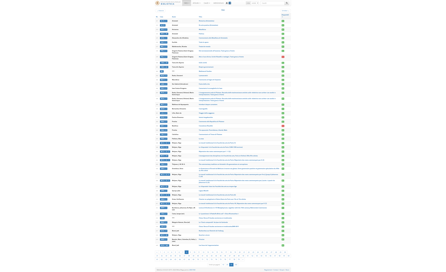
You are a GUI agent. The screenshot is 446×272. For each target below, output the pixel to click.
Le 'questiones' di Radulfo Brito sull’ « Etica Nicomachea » (219, 214)
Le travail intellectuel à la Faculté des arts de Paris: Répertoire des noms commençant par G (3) (231, 160)
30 (285, 252)
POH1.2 (163, 139)
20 (240, 252)
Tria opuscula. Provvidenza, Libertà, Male (213, 130)
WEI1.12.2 (165, 151)
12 (203, 252)
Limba (248, 3)
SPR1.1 (163, 191)
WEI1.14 (164, 156)
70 (198, 259)
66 (180, 259)
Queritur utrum (204, 235)
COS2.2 (163, 214)
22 (249, 252)
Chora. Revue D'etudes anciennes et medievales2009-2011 (219, 226)
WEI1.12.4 (165, 174)
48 (234, 256)
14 (212, 252)
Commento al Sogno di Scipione (210, 80)
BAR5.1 (163, 239)
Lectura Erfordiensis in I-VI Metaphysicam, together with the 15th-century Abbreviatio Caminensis (233, 208)
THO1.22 (164, 67)
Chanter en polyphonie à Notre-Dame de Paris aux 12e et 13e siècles (222, 199)
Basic (287, 270)
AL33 (163, 25)
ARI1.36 (164, 34)
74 (216, 259)
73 (211, 259)
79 (239, 259)
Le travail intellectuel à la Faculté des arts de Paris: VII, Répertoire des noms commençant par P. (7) (233, 203)
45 (220, 256)
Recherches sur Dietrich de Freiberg (211, 231)
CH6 (162, 218)
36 (180, 256)
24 (258, 252)
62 (162, 259)
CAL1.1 (163, 134)
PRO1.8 (163, 130)
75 (220, 259)
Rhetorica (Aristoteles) (206, 21)
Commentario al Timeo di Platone (210, 134)
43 (211, 256)
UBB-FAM (192, 270)
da (283, 21)
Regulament (268, 270)
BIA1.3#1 (164, 245)
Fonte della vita (204, 84)
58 (279, 256)
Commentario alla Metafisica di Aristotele (213, 38)
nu (283, 57)
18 (230, 252)
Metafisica (202, 29)
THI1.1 (163, 164)
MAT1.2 (163, 104)
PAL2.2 (163, 57)
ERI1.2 (163, 88)
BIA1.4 (163, 231)
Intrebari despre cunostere (208, 104)
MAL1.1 (163, 46)
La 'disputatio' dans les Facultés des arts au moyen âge (218, 186)
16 (221, 252)
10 (194, 252)
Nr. (157, 17)
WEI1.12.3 (165, 160)
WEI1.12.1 (165, 143)
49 (239, 256)
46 (225, 256)
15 (217, 252)
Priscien (201, 239)
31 (157, 256)
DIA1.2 (163, 117)
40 (198, 256)
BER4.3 (163, 109)
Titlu (200, 17)
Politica (201, 34)
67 (184, 259)
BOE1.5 (163, 126)
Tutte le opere (203, 42)
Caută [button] (206, 3)
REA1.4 (163, 75)
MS (162, 71)
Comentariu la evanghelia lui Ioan (210, 88)
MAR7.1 (163, 222)
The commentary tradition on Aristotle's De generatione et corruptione (223, 164)
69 (193, 259)
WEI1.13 (164, 147)
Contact (275, 270)
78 (234, 259)
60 (288, 256)
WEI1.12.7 (165, 203)
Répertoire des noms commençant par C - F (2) (215, 151)
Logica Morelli (203, 191)
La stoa (201, 139)
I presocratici (203, 76)
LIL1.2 (163, 113)
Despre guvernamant (206, 67)
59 (284, 256)
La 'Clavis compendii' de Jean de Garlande (213, 222)
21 (244, 252)
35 (175, 256)
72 (207, 259)
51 (248, 256)
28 (276, 252)
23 (253, 252)
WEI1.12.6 (165, 195)
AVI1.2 (163, 29)
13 (208, 252)
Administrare (218, 3)
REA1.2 (163, 92)
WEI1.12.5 (165, 180)
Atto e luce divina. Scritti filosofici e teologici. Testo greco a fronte (221, 57)
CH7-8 (163, 226)
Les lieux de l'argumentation (209, 245)
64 (171, 259)
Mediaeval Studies (205, 71)
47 (230, 256)
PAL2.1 (163, 51)
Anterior (160, 10)
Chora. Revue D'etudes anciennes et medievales (215, 218)
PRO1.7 (163, 121)
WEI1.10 (164, 235)
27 (271, 252)
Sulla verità (203, 63)
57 (275, 256)
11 (199, 252)
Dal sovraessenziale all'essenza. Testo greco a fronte (217, 51)
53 (257, 256)
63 (166, 259)
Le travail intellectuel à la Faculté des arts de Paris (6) (217, 195)
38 (189, 256)
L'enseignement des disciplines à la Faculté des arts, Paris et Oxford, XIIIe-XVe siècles (228, 156)
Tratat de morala (204, 46)
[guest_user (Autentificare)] (226, 3)
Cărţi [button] (186, 3)
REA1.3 (163, 98)
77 (230, 259)
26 (267, 252)
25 (262, 252)
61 (157, 259)
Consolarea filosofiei (206, 126)
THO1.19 (164, 63)
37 (184, 256)
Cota (161, 17)
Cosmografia (203, 109)
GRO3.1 (163, 168)
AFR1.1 (163, 38)
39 (193, 256)
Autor (174, 17)
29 (280, 252)
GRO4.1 (163, 199)
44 (216, 256)
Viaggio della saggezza (206, 113)
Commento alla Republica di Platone (211, 121)
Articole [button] (196, 3)
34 (171, 256)
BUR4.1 (163, 208)
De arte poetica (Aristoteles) (208, 25)
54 (261, 256)
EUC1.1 (163, 42)
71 (202, 259)
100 (236, 265)
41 (202, 256)
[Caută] (286, 3)
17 (226, 252)
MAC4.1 (163, 80)
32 (162, 256)
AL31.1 (163, 21)
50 (243, 256)
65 (175, 259)
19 (235, 252)
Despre (282, 270)
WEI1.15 (164, 186)
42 (207, 256)
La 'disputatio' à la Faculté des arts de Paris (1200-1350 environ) (221, 147)
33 (166, 256)
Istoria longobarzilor (206, 117)
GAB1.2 (163, 84)
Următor (285, 10)
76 (225, 259)
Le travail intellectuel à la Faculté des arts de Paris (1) (217, 143)
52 (252, 256)
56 (270, 256)
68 (189, 259)
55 (266, 256)
